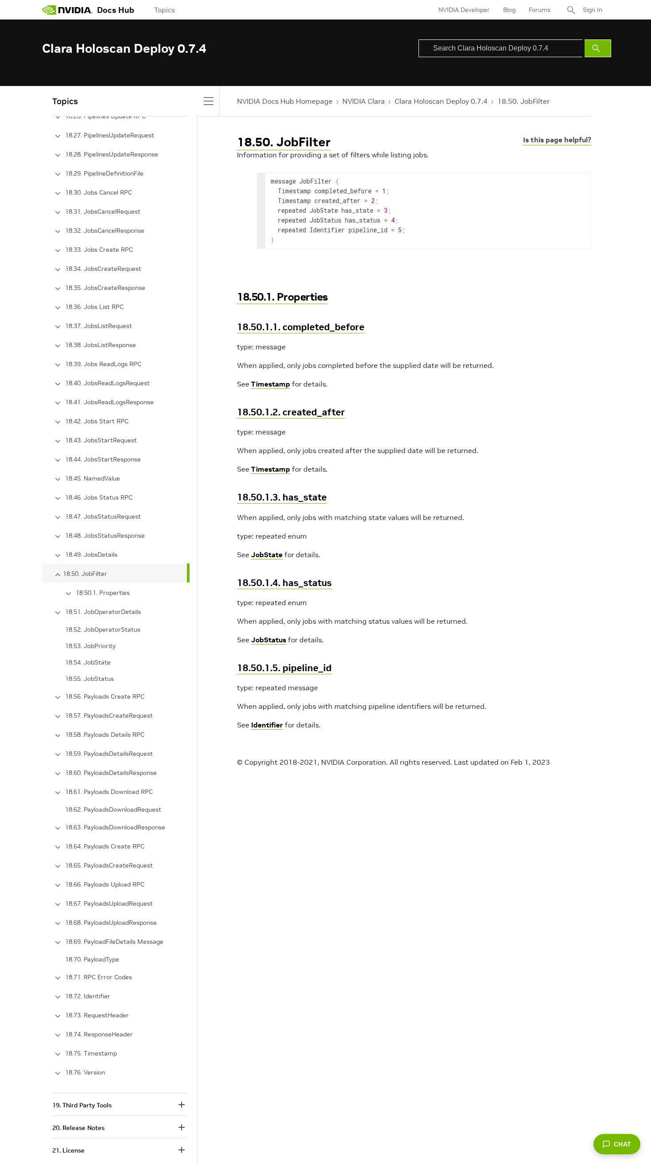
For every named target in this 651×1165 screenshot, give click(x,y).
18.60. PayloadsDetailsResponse (111, 773)
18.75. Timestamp (91, 1053)
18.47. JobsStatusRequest (103, 516)
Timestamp (270, 383)
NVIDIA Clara (363, 101)
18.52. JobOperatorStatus (102, 629)
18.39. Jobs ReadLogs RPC (103, 364)
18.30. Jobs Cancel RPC (98, 192)
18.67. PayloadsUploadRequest (109, 903)
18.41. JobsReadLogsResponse (109, 402)
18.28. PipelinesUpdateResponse (111, 154)
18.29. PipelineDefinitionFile (104, 173)
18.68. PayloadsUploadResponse (111, 923)
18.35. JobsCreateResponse (105, 288)
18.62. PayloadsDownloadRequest (113, 809)
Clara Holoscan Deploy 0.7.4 (441, 101)
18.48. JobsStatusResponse (105, 535)
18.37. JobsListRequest (98, 326)
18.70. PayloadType (92, 959)
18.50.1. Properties (282, 297)
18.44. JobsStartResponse (103, 459)
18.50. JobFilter (523, 101)
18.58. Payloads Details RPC (104, 735)
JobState (267, 554)
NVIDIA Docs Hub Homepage (285, 101)
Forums (539, 10)
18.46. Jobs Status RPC (98, 497)
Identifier (267, 724)
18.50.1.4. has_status (284, 583)
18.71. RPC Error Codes (98, 977)
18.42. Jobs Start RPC (96, 421)
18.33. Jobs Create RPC (99, 250)
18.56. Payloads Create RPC (104, 696)
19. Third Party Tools (82, 1105)
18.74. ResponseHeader (99, 1034)
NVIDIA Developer (464, 10)
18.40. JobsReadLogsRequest (107, 383)
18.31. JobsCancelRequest (102, 211)
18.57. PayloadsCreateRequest (109, 715)
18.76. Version (85, 1072)
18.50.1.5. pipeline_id (284, 668)
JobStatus (268, 639)
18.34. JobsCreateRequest (103, 269)
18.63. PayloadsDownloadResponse (115, 827)
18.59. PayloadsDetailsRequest (109, 754)
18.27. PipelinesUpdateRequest (109, 135)
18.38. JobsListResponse (100, 345)
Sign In (592, 10)
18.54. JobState (88, 662)
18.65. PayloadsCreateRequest (109, 865)
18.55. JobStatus (89, 679)
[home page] (67, 10)
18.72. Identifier (87, 996)
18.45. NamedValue (92, 478)
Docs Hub (115, 10)
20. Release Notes (78, 1128)
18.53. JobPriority (90, 646)
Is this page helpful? (557, 139)
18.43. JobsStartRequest (101, 440)
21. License (68, 1150)
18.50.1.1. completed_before (300, 327)
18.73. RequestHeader (97, 1015)
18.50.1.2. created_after (291, 412)
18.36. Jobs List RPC (94, 307)
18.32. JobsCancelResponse (104, 231)
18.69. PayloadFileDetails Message (114, 942)
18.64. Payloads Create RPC (104, 846)
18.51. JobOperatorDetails (103, 612)
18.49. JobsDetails (91, 555)
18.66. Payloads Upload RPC (104, 884)
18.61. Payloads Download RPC (109, 792)
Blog (509, 10)
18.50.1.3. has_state (282, 497)
